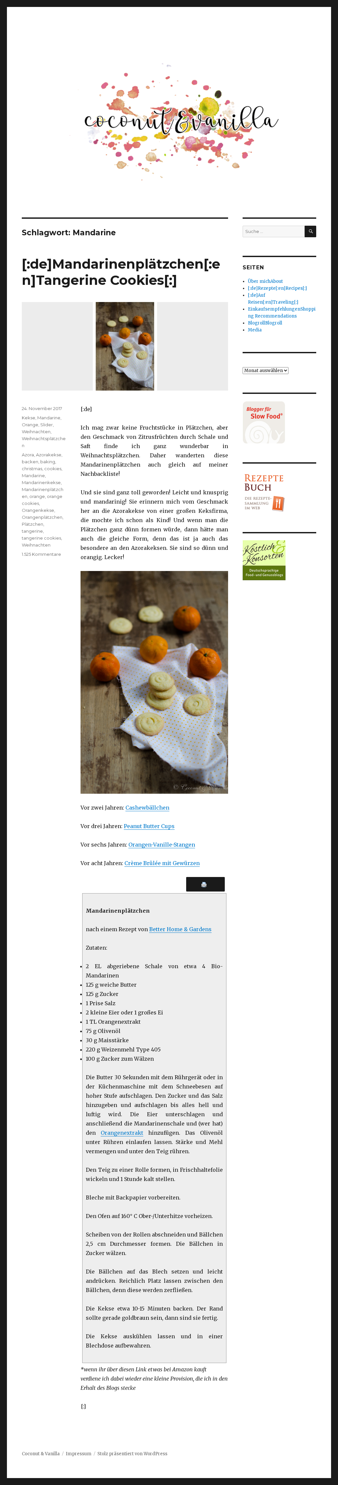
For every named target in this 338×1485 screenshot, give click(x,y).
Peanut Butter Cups (149, 826)
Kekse (28, 417)
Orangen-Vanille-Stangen (161, 844)
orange (37, 496)
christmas (32, 468)
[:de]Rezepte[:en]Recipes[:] (277, 288)
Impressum (78, 1454)
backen (30, 461)
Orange (30, 424)
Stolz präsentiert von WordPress (132, 1454)
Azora (28, 454)
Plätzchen (32, 524)
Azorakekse (48, 454)
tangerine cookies (41, 538)
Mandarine (48, 417)
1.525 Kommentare (41, 554)
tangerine (32, 531)
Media (255, 330)
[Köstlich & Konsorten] (279, 560)
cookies (52, 468)
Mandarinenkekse (41, 482)
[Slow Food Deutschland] (279, 422)
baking (47, 461)
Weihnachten (36, 431)
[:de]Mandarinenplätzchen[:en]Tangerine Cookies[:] (121, 272)
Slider (46, 424)
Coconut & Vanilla (41, 1454)
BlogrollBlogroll (265, 323)
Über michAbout (265, 281)
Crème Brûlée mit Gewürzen (162, 863)
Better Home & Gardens (180, 929)
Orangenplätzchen (42, 517)
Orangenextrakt (122, 1132)
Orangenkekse (38, 510)
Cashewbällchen (147, 807)
